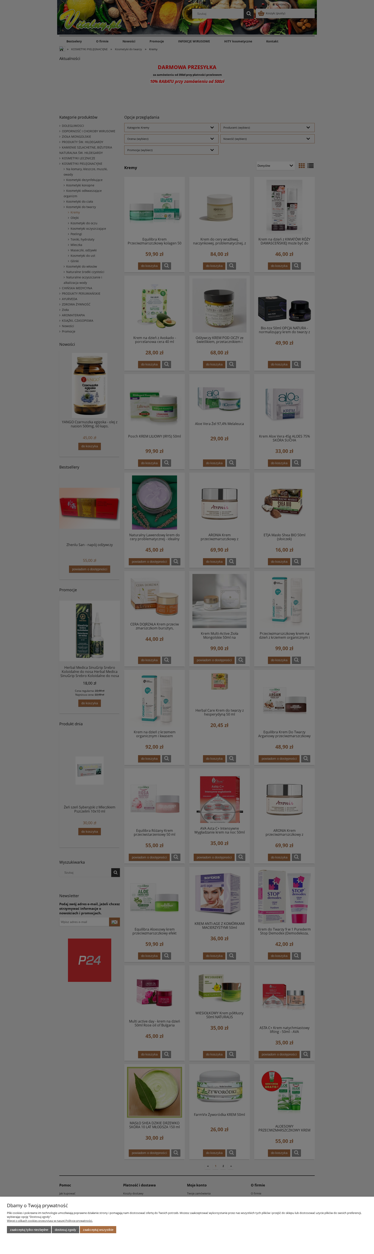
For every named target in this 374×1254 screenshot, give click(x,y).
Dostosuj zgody (65, 1229)
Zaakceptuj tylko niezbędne (29, 1229)
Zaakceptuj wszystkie (98, 1229)
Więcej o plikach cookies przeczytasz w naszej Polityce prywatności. (50, 1221)
